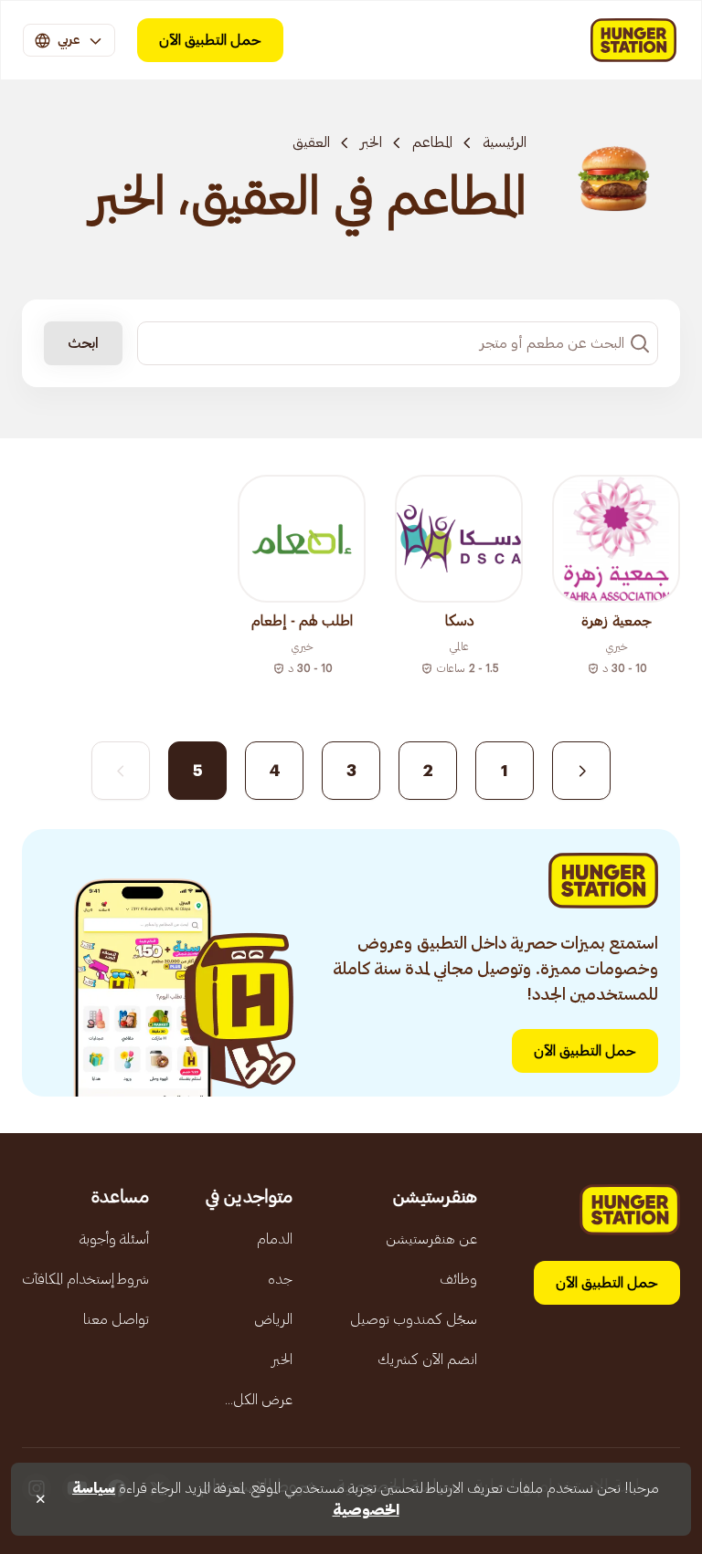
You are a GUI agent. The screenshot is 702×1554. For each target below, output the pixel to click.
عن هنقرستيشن (431, 1239)
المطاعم (432, 142)
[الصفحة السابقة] (581, 770)
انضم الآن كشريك (427, 1359)
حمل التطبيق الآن (210, 40)
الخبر (371, 142)
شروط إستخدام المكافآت (85, 1279)
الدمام (274, 1239)
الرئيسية (504, 142)
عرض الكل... (258, 1399)
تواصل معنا (116, 1319)
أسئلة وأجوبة (114, 1239)
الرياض (273, 1319)
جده (280, 1279)
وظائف (458, 1279)
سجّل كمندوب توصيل (413, 1319)
